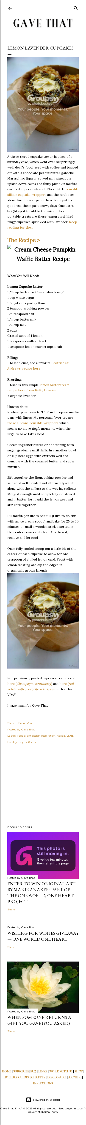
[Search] (76, 7)
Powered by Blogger (46, 1099)
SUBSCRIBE (21, 1071)
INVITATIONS (43, 1083)
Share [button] (11, 723)
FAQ (33, 1071)
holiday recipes (17, 742)
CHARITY (38, 1077)
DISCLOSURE (56, 1077)
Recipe (32, 742)
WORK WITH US (60, 1071)
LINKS (42, 1071)
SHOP (79, 1071)
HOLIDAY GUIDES (16, 1077)
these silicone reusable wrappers (32, 423)
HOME (6, 1071)
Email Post (25, 723)
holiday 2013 (65, 735)
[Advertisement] (43, 785)
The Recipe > (23, 240)
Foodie (21, 735)
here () (29, 684)
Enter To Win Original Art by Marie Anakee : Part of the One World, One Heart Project (41, 892)
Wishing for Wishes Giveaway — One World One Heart (43, 936)
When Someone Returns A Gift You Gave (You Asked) (39, 1020)
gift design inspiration (41, 735)
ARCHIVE (75, 1077)
